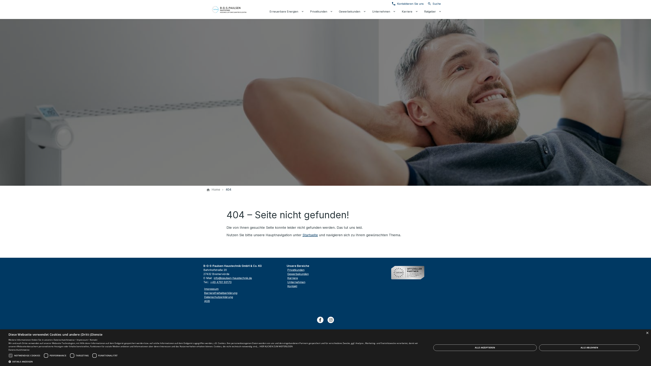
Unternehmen (296, 282)
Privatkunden (295, 270)
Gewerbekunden (298, 274)
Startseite (310, 235)
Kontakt (292, 286)
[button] (214, 361)
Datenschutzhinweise (19, 349)
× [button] (647, 333)
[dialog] (325, 347)
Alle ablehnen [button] (589, 347)
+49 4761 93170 (221, 282)
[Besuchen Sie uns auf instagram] (331, 320)
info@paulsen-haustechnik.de (233, 278)
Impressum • (83, 339)
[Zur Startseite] (229, 9)
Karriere (292, 278)
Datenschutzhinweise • (65, 339)
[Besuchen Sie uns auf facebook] (320, 320)
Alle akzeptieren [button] (485, 347)
